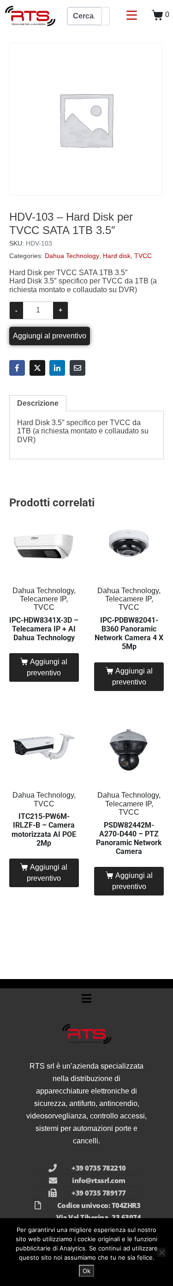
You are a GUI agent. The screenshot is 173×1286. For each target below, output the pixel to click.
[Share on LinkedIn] (57, 368)
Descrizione (38, 403)
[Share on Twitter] (37, 368)
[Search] (105, 16)
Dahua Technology (72, 255)
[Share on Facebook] (17, 368)
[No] (161, 1252)
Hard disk (117, 255)
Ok (86, 1270)
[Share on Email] (77, 368)
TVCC (143, 255)
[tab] (37, 403)
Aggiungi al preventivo (49, 336)
